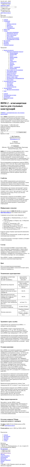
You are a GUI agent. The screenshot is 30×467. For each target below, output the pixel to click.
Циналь (12, 63)
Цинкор (12, 58)
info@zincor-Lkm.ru (6, 2)
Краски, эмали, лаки (12, 77)
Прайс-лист (7, 29)
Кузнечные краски (11, 72)
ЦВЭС (11, 65)
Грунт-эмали (10, 36)
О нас (8, 22)
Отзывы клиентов (11, 24)
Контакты (6, 43)
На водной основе (8, 98)
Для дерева (10, 84)
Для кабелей (10, 85)
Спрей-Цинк (13, 61)
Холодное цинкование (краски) (15, 51)
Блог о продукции (11, 35)
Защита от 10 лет (11, 74)
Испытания (10, 26)
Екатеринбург (4, 457)
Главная (6, 19)
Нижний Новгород (6, 460)
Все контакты (4, 448)
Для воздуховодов (11, 86)
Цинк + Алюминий (15, 67)
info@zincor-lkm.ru (6, 212)
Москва (3, 454)
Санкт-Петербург (5, 455)
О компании (7, 21)
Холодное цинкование (13, 32)
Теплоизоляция (8, 88)
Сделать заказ (22, 132)
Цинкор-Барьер (14, 53)
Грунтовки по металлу (13, 75)
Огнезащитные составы (13, 39)
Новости (9, 25)
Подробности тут (15, 139)
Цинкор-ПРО (13, 54)
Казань (2, 461)
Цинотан (12, 64)
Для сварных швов (12, 71)
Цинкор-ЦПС (13, 68)
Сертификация (11, 28)
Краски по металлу (9, 50)
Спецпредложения (8, 45)
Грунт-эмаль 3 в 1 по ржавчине (15, 70)
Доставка (6, 42)
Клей (5, 91)
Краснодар (3, 458)
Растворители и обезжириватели (15, 78)
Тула (2, 462)
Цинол (11, 56)
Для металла (10, 82)
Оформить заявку (5, 5)
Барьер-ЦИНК (13, 57)
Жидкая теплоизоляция (13, 38)
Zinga (11, 60)
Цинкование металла (12, 33)
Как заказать (7, 40)
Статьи (5, 31)
